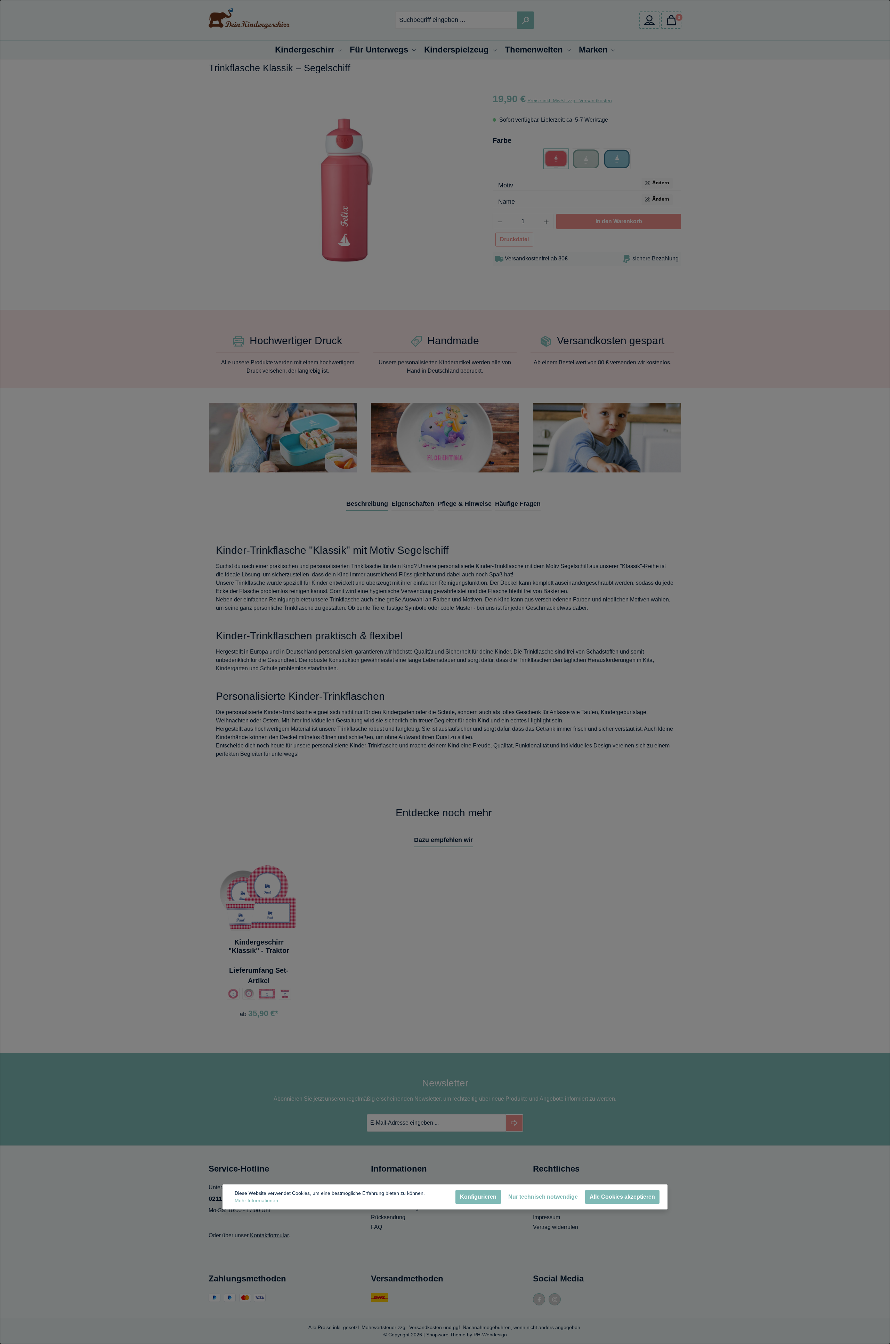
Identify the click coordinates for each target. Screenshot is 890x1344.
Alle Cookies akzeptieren (622, 1197)
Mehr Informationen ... (259, 1200)
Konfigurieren (478, 1197)
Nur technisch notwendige (543, 1197)
